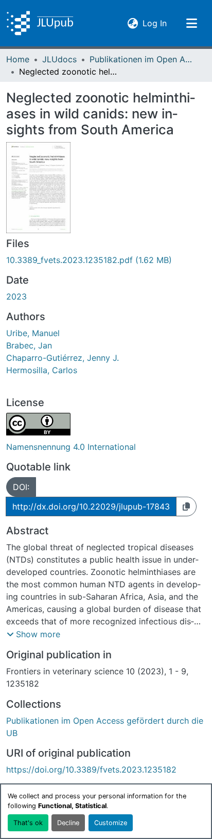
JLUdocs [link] (59, 59)
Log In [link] (155, 23)
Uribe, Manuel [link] (33, 333)
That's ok (28, 823)
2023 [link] (16, 296)
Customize (110, 823)
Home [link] (17, 59)
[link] (106, 260)
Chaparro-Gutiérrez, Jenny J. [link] (62, 358)
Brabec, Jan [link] (29, 345)
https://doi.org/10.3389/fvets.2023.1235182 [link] (91, 769)
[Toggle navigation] (191, 23)
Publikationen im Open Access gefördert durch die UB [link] (141, 59)
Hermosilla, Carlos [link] (41, 370)
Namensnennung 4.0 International (71, 447)
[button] (40, 23)
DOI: (21, 487)
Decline (68, 823)
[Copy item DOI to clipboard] (186, 506)
